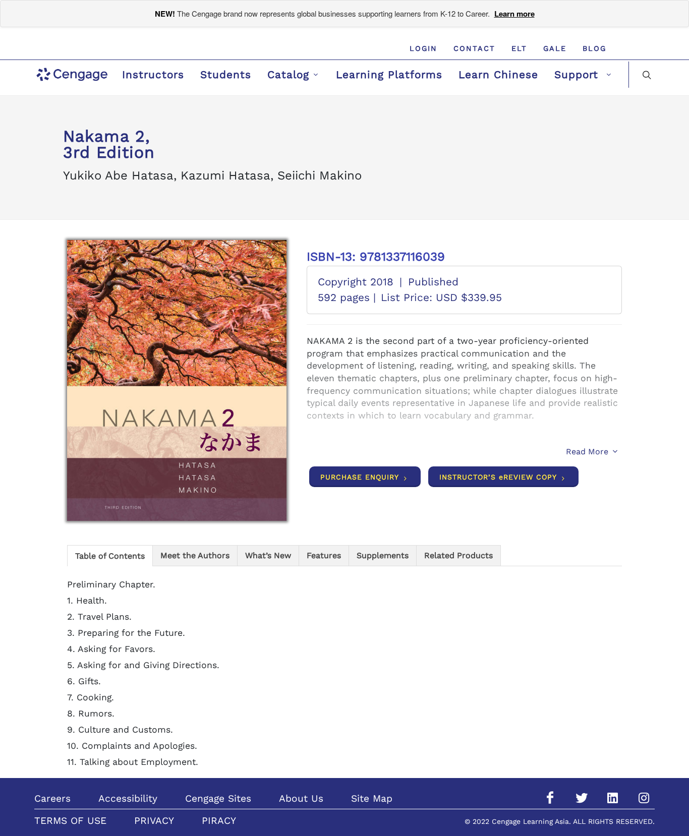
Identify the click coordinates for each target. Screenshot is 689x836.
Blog (594, 48)
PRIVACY (154, 820)
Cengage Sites (218, 798)
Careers (52, 798)
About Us (301, 798)
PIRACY (219, 820)
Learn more (514, 13)
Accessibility (127, 798)
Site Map (371, 798)
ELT (519, 48)
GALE (554, 48)
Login (423, 48)
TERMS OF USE (70, 820)
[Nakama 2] (176, 380)
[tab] (110, 555)
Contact (474, 48)
